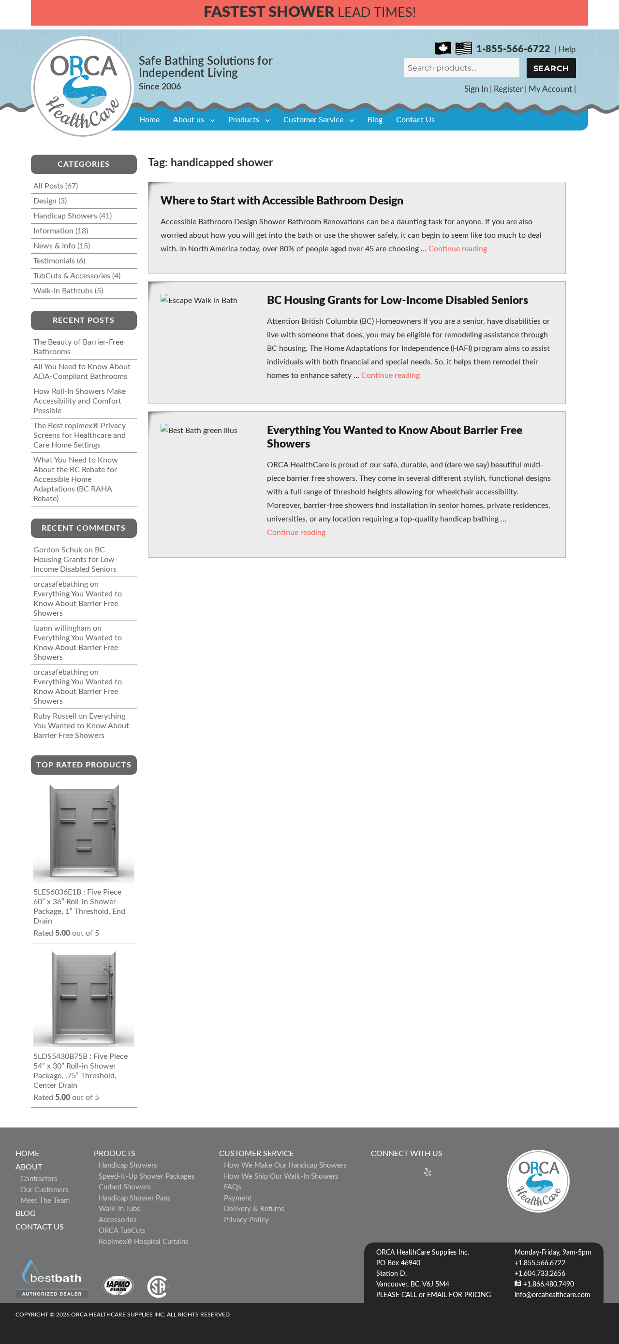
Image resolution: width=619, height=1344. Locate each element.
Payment (237, 1198)
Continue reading (457, 249)
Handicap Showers (65, 216)
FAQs (232, 1187)
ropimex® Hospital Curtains (144, 1241)
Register (508, 89)
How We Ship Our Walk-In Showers (281, 1176)
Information (53, 231)
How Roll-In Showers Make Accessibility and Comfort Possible (79, 401)
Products (243, 120)
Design (45, 201)
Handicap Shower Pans (135, 1198)
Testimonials (54, 261)
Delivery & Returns (254, 1209)
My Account (550, 89)
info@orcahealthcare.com (552, 1295)
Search (551, 68)
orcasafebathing (60, 584)
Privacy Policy (246, 1220)
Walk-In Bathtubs (63, 291)
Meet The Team (45, 1200)
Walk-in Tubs (119, 1209)
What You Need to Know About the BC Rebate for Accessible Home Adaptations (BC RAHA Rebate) (75, 479)
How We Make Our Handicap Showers (285, 1165)
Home (149, 120)
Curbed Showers (125, 1187)
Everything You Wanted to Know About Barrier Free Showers (77, 603)
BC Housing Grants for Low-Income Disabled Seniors (397, 300)
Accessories (118, 1220)
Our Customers (44, 1190)
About (28, 1167)
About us (188, 120)
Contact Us (415, 120)
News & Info (54, 246)
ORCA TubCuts (122, 1230)
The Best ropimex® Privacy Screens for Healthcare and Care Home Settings (79, 435)
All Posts (48, 186)
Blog (375, 120)
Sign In (476, 89)
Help (567, 49)
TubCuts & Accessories (71, 276)
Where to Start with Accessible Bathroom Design (282, 200)
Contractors (39, 1179)
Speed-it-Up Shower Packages (147, 1176)
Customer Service (313, 120)
